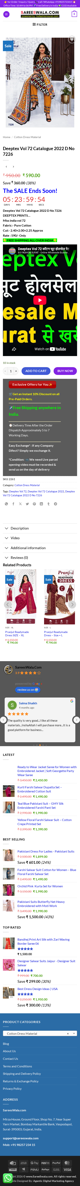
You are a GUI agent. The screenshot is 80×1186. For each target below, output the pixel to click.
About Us (9, 1051)
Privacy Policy (12, 1088)
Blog (6, 1043)
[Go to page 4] (46, 745)
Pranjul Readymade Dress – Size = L (56, 633)
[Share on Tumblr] (48, 504)
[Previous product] (13, 167)
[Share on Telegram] (55, 504)
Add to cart (36, 371)
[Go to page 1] (37, 745)
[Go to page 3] (43, 745)
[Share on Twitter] (27, 504)
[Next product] (6, 167)
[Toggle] (6, 529)
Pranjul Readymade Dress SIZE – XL (17, 633)
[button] (6, 14)
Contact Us (10, 1058)
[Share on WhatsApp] (6, 504)
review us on (25, 689)
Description (20, 528)
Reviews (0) (19, 558)
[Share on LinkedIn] (41, 504)
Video (15, 538)
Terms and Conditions (17, 1066)
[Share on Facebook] (13, 504)
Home (6, 137)
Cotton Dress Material (27, 137)
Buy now (65, 371)
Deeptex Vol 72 (18, 491)
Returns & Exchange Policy (20, 1081)
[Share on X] (20, 504)
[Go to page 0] (33, 745)
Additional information (28, 548)
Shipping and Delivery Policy (22, 1073)
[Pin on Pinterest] (34, 504)
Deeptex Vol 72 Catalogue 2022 (46, 491)
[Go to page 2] (40, 745)
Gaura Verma (28, 703)
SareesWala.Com (28, 667)
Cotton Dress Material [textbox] (38, 1033)
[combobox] (40, 1033)
